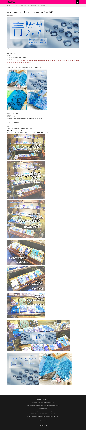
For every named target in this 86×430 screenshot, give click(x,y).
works (13, 5)
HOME (9, 5)
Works (17, 5)
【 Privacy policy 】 (43, 420)
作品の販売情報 (23, 5)
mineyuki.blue (11, 2)
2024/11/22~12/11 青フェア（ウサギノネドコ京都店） (37, 5)
